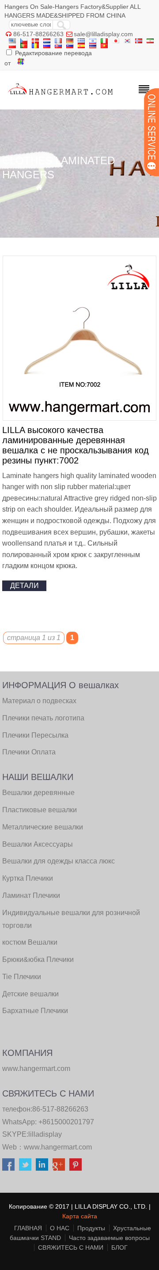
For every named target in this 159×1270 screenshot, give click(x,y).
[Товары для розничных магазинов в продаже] (60, 96)
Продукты (91, 1228)
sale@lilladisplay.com (103, 34)
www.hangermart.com (58, 1147)
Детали (24, 585)
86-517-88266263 (38, 34)
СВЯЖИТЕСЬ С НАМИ (70, 1247)
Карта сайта (79, 1216)
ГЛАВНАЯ (28, 1228)
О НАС (59, 1228)
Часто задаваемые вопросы (109, 1237)
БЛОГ (119, 1247)
